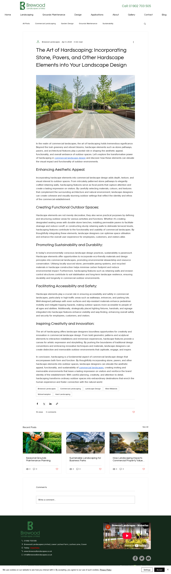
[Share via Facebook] (37, 403)
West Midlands (111, 389)
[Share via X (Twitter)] (44, 403)
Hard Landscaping (62, 394)
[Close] (167, 570)
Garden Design (67, 23)
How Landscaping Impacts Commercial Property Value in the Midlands (128, 459)
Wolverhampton (44, 394)
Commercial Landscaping (45, 23)
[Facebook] (135, 558)
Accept (159, 569)
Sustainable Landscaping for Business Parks (85, 459)
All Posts (26, 23)
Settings (147, 569)
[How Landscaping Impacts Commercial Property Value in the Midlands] (129, 443)
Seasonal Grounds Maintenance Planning (38, 459)
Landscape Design (93, 389)
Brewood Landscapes (47, 389)
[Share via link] (57, 403)
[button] (97, 14)
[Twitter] (141, 558)
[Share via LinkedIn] (50, 403)
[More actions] (133, 41)
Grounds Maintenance (88, 23)
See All (145, 427)
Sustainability (108, 23)
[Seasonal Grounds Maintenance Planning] (42, 443)
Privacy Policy (105, 569)
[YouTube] (148, 558)
